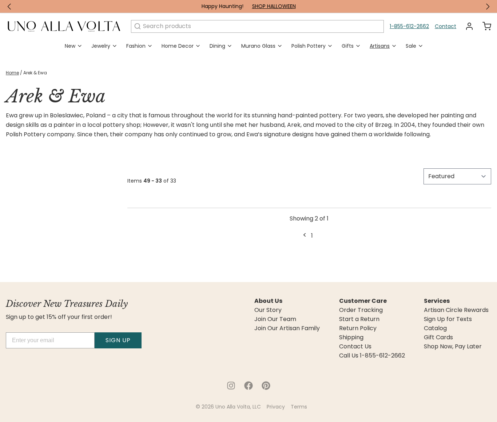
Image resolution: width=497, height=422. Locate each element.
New (70, 46)
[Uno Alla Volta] (64, 26)
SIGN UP (118, 340)
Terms (299, 406)
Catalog (435, 328)
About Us (268, 301)
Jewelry (100, 46)
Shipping (351, 337)
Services (437, 301)
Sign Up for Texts (448, 319)
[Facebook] (248, 385)
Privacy (276, 406)
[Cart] (484, 26)
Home (12, 73)
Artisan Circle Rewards (456, 310)
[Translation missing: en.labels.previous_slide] (9, 6)
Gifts (348, 46)
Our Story (268, 310)
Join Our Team (275, 319)
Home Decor (178, 46)
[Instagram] (231, 385)
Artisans (380, 46)
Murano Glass (258, 46)
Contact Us (355, 346)
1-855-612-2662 (409, 26)
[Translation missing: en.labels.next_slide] (487, 6)
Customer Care (363, 301)
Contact (445, 26)
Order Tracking (361, 310)
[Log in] (466, 26)
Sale (411, 46)
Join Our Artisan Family (287, 328)
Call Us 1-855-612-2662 (372, 356)
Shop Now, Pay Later (453, 346)
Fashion (136, 46)
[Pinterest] (266, 385)
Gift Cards (438, 337)
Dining (217, 46)
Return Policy (358, 328)
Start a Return (359, 319)
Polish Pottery (308, 46)
